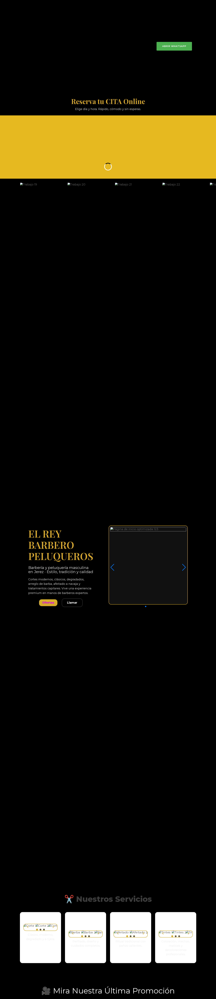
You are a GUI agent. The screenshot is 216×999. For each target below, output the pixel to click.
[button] (145, 606)
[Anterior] (27, 927)
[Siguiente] (53, 927)
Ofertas (48, 602)
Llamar (72, 602)
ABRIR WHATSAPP (174, 46)
